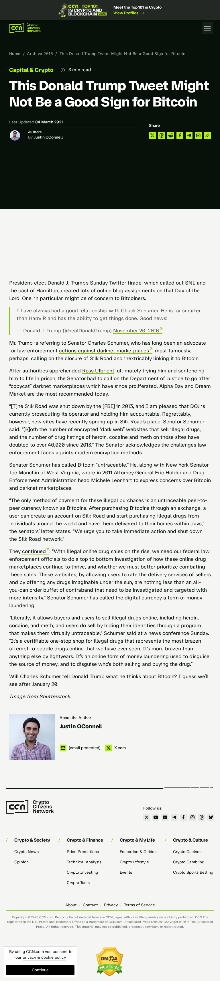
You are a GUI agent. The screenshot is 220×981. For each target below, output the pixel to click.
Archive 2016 (40, 53)
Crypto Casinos (187, 851)
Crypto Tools (78, 882)
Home (15, 53)
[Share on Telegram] (189, 135)
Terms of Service (139, 905)
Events (126, 872)
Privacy (111, 905)
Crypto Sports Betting (193, 872)
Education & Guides (138, 851)
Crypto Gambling (188, 862)
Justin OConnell (48, 137)
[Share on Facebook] (179, 135)
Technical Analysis (84, 862)
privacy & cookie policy (44, 957)
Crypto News (26, 851)
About (70, 905)
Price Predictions (83, 851)
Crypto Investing (82, 872)
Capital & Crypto (31, 69)
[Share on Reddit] (170, 135)
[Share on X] (152, 135)
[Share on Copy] (207, 135)
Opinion (21, 862)
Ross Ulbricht (98, 371)
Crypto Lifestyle (134, 862)
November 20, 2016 (136, 330)
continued (34, 551)
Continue (40, 970)
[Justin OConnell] (32, 737)
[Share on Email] (198, 135)
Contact (90, 905)
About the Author (75, 717)
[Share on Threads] (161, 135)
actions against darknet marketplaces (104, 351)
